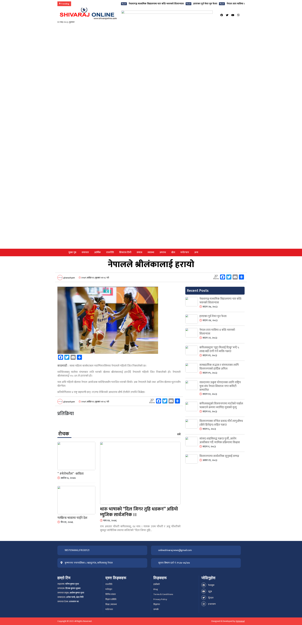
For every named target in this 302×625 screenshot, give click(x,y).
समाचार (85, 252)
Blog (155, 589)
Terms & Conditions (163, 594)
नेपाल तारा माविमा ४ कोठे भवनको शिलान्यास (232, 4)
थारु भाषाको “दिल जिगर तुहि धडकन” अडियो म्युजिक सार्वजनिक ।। (139, 512)
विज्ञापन (156, 604)
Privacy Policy (160, 599)
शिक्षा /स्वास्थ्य (111, 604)
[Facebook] (221, 15)
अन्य (196, 252)
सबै (179, 434)
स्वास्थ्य (151, 252)
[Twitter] (227, 15)
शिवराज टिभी (125, 252)
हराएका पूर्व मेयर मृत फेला (190, 4)
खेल (173, 252)
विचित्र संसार (110, 594)
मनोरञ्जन (108, 589)
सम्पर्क (156, 609)
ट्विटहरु (211, 598)
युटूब (210, 591)
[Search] (244, 15)
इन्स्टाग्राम (212, 604)
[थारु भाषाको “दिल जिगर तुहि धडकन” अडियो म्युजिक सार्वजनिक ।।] (140, 474)
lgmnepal (240, 621)
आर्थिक (97, 252)
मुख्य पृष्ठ (72, 252)
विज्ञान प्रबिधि (110, 599)
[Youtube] (232, 15)
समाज (139, 252)
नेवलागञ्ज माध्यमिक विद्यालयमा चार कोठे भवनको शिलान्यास (141, 4)
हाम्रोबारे (156, 584)
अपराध (162, 252)
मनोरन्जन (184, 252)
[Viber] (238, 15)
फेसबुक (211, 585)
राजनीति (110, 252)
